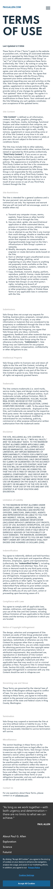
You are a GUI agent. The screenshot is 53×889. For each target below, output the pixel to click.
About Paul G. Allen (14, 836)
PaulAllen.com (12, 7)
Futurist (7, 852)
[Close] (48, 859)
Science (7, 847)
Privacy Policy (34, 867)
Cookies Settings (26, 875)
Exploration (9, 841)
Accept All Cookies (26, 883)
